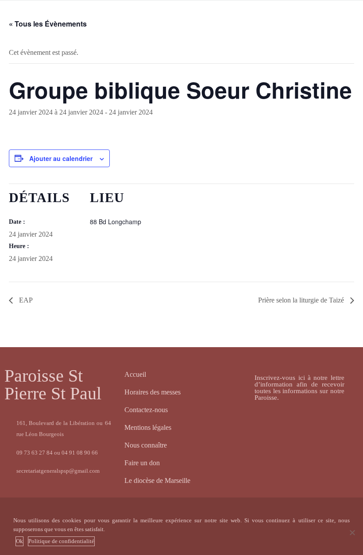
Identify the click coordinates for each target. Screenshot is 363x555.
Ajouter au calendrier (61, 158)
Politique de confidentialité (61, 541)
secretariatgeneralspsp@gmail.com (58, 470)
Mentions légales (147, 427)
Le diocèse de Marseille (157, 480)
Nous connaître (145, 445)
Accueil (135, 374)
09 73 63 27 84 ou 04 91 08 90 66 (57, 452)
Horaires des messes (152, 392)
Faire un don (142, 463)
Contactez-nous (146, 409)
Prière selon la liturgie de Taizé (302, 300)
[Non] (352, 532)
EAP (25, 300)
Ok (19, 541)
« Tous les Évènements (48, 24)
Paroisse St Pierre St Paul (52, 384)
